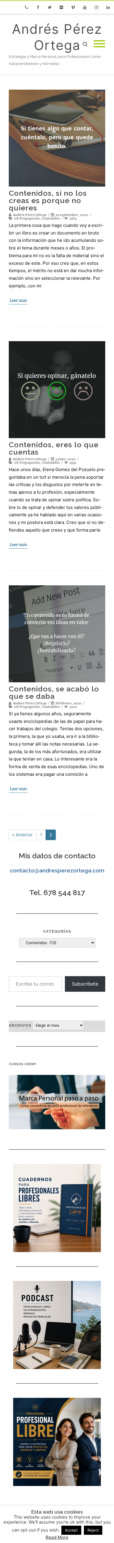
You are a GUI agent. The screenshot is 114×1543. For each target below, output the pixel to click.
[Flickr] (61, 7)
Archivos (20, 1025)
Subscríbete (85, 984)
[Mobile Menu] (99, 44)
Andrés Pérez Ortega (57, 37)
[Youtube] (85, 7)
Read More (57, 1537)
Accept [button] (71, 1530)
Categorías (57, 931)
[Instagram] (96, 7)
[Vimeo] (73, 7)
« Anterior (22, 834)
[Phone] (26, 7)
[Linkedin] (108, 7)
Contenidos (51, 218)
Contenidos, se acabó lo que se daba (54, 692)
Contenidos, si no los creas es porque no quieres (48, 200)
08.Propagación (27, 218)
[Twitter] (50, 7)
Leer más (18, 300)
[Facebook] (38, 7)
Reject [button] (93, 1530)
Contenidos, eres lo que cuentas (54, 448)
